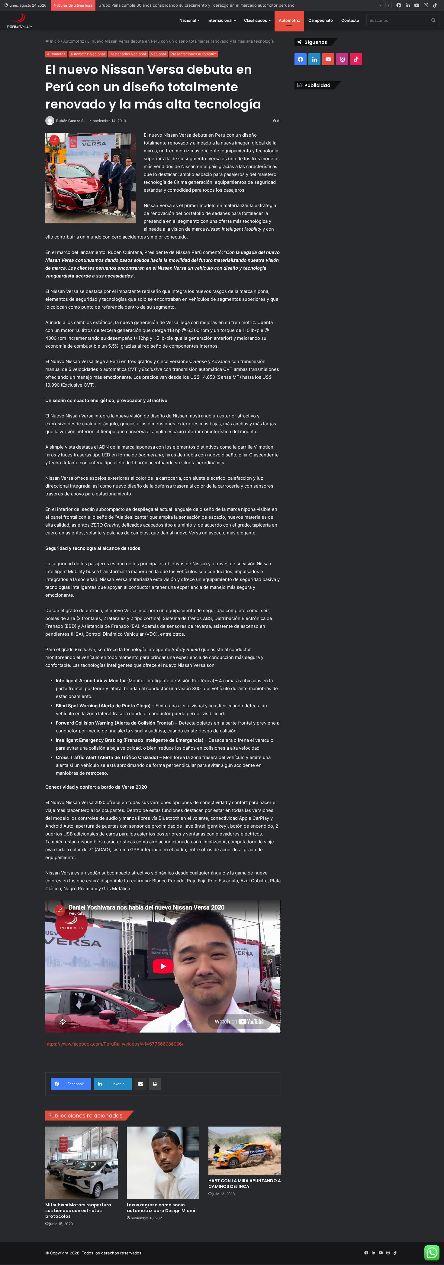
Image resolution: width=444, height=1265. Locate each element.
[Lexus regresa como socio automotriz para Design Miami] (163, 1163)
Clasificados (255, 20)
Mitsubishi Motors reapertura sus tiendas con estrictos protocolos (78, 1210)
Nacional (187, 20)
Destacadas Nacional (128, 54)
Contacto (350, 20)
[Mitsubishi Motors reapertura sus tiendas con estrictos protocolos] (81, 1163)
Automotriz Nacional (87, 54)
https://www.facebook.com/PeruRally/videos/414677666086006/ (114, 1044)
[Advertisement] (346, 138)
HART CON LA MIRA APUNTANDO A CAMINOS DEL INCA (244, 1183)
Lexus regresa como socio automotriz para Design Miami (161, 1208)
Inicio (54, 41)
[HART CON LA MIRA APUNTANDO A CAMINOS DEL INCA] (244, 1151)
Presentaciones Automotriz (193, 54)
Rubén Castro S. (70, 120)
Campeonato (320, 20)
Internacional (220, 20)
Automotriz (289, 20)
